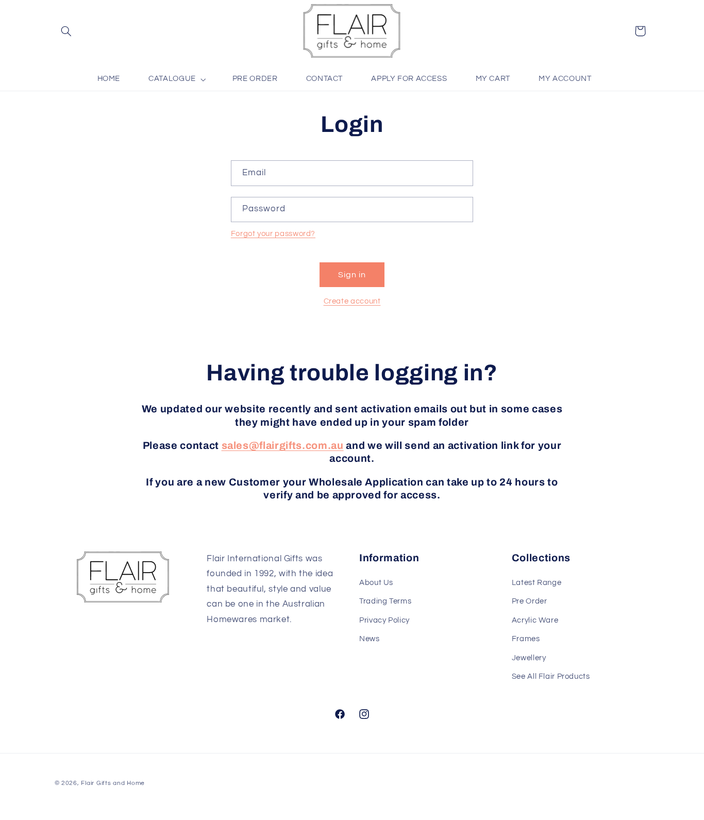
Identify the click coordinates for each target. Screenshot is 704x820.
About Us (376, 583)
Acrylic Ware (535, 620)
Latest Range (537, 583)
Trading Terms (385, 601)
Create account (352, 301)
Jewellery (529, 658)
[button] (66, 31)
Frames (526, 639)
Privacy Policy (384, 620)
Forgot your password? (273, 234)
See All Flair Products (551, 676)
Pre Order (529, 601)
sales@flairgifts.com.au (283, 445)
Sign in (352, 275)
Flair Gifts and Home (113, 783)
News (369, 639)
